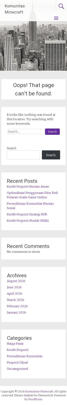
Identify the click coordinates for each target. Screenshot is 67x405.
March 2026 (15, 300)
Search (11, 148)
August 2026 (16, 281)
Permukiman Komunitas (24, 356)
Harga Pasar (15, 343)
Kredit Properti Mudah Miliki (28, 220)
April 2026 (14, 293)
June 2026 (14, 287)
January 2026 (16, 312)
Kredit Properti (17, 350)
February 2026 (17, 306)
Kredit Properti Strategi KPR (27, 214)
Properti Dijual (17, 362)
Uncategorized (17, 369)
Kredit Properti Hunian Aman (28, 186)
